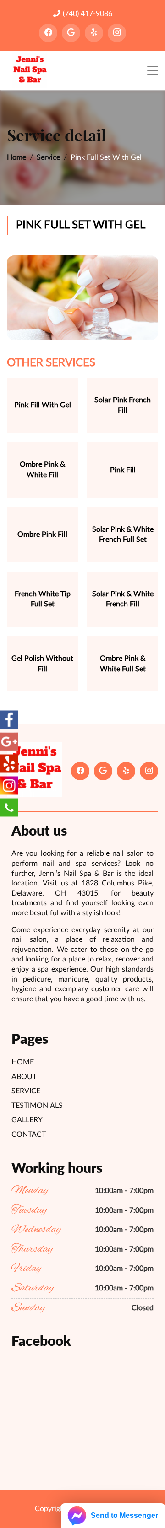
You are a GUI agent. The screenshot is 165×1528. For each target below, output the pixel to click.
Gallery (27, 1119)
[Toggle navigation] (152, 70)
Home (16, 157)
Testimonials (37, 1105)
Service (48, 157)
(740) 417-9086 (87, 13)
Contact (28, 1134)
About (24, 1076)
